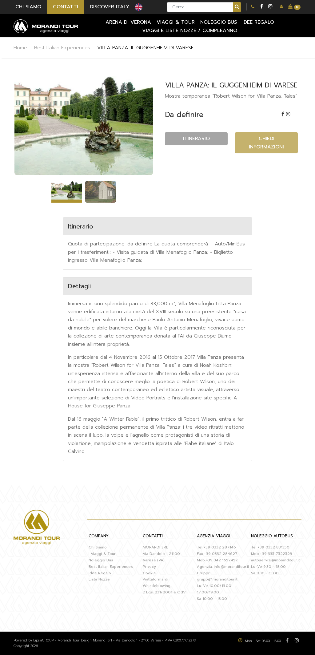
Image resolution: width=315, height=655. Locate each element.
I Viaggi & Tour (102, 553)
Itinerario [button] (196, 138)
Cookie (149, 573)
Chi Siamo (98, 547)
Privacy (149, 566)
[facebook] (261, 6)
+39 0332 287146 (220, 547)
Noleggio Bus (101, 560)
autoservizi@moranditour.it (275, 560)
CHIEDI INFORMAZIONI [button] (266, 142)
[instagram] (270, 6)
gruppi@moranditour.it (217, 579)
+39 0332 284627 (220, 553)
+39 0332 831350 (273, 547)
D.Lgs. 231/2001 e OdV (164, 592)
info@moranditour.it (231, 566)
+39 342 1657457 (222, 560)
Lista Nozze (99, 579)
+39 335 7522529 (276, 553)
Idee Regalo (100, 573)
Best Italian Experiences (62, 47)
